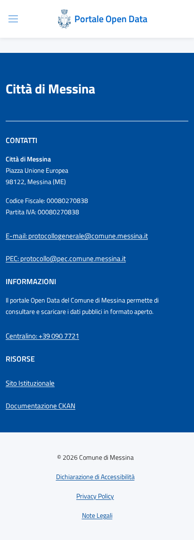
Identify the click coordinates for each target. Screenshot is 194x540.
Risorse (20, 358)
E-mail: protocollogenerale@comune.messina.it (77, 235)
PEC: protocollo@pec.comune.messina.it (66, 258)
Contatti (21, 140)
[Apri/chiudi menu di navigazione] (13, 18)
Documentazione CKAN (40, 405)
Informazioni (31, 281)
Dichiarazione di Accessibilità (95, 476)
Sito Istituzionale (30, 383)
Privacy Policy (95, 496)
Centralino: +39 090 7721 (42, 335)
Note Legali (97, 515)
